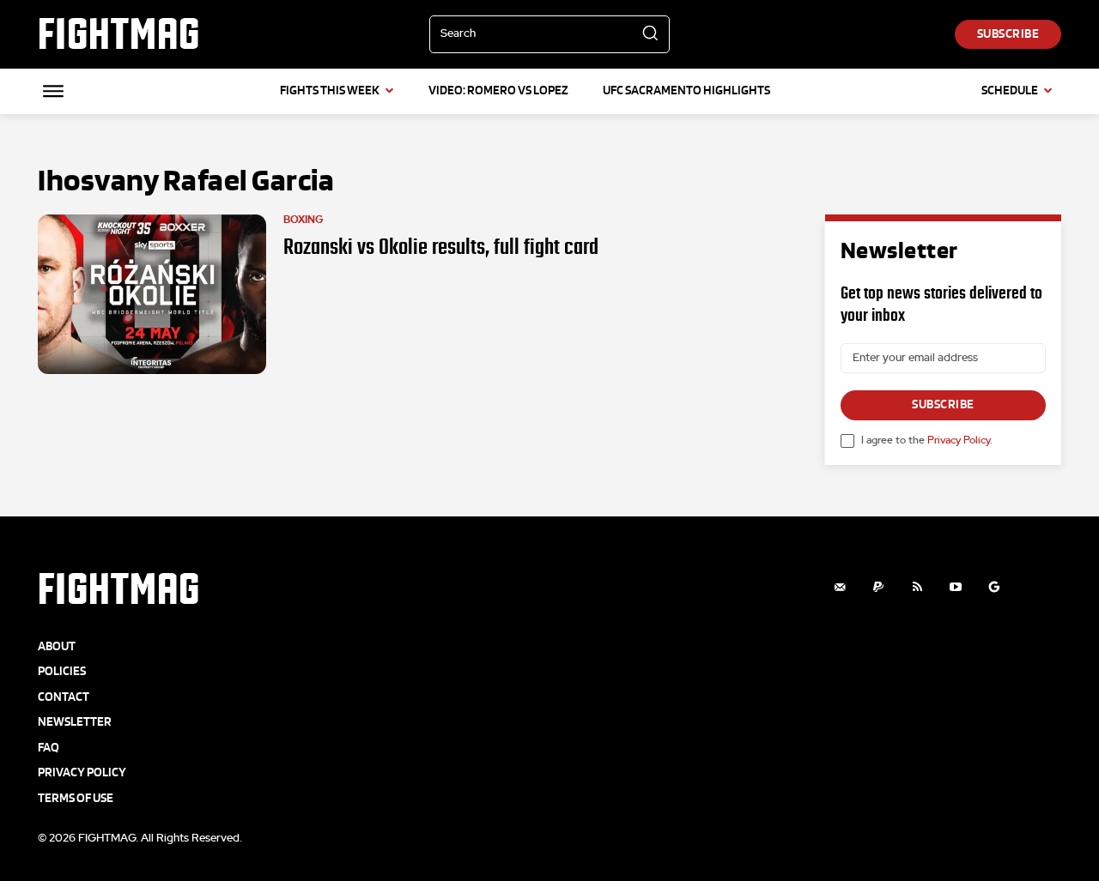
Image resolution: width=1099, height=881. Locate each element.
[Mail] (840, 587)
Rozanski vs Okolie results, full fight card (440, 247)
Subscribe (943, 404)
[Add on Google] (995, 587)
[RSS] (917, 587)
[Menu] (53, 91)
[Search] (650, 34)
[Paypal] (879, 587)
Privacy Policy (958, 440)
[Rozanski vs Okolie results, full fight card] (152, 294)
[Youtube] (956, 587)
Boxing (303, 219)
